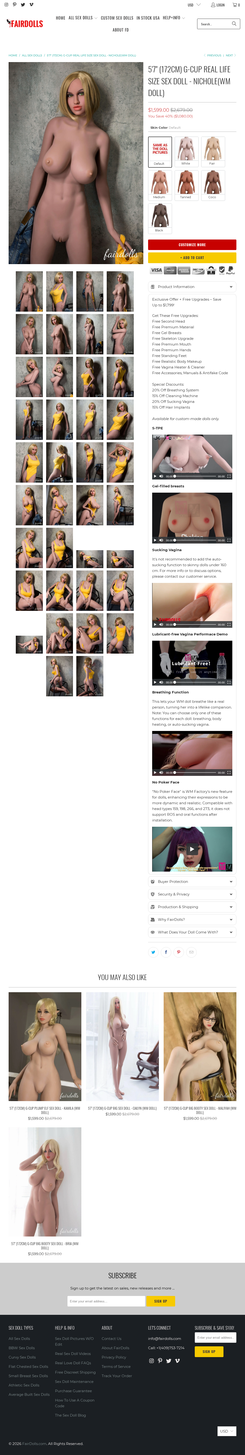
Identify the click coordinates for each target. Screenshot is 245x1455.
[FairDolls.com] (24, 24)
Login (221, 4)
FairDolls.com (34, 1443)
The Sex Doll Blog (70, 1415)
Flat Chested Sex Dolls (28, 1366)
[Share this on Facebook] (166, 952)
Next (230, 55)
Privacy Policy (114, 1357)
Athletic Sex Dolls (24, 1385)
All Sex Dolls (19, 1338)
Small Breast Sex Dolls (28, 1376)
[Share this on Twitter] (153, 952)
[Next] (140, 163)
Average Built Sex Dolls (29, 1394)
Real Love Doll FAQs (73, 1363)
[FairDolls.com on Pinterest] (14, 4)
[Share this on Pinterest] (178, 952)
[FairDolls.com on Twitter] (22, 4)
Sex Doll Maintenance (74, 1381)
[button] (83, 18)
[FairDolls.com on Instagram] (6, 4)
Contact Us (111, 1338)
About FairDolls (115, 1348)
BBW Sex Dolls (22, 1348)
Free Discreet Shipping (75, 1372)
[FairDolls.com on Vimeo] (30, 4)
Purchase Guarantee (73, 1391)
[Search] (234, 24)
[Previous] (12, 163)
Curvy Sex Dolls (22, 1357)
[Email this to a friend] (191, 952)
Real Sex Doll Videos (73, 1353)
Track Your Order (117, 1376)
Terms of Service (116, 1366)
